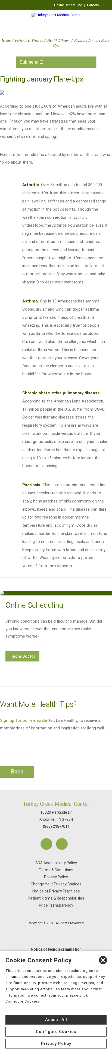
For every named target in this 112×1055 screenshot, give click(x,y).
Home (6, 40)
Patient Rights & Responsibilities (56, 898)
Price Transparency (56, 905)
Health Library (58, 40)
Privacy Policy (56, 877)
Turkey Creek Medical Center (56, 804)
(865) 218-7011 (56, 826)
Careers (93, 5)
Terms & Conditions (56, 870)
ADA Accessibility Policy (56, 863)
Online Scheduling (68, 5)
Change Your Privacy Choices (56, 884)
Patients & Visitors (29, 40)
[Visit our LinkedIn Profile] (62, 844)
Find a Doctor (22, 656)
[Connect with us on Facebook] (46, 844)
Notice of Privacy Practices (56, 891)
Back (17, 771)
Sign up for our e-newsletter (27, 720)
